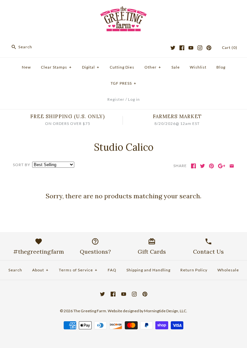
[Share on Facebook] (193, 166)
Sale (175, 67)
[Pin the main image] (211, 166)
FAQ (112, 270)
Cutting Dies (122, 67)
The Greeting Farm (89, 310)
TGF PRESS (123, 83)
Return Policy (193, 270)
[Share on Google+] (221, 166)
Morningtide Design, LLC (165, 310)
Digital (90, 67)
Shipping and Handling (148, 270)
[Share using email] (231, 166)
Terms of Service (78, 270)
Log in (134, 99)
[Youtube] (190, 47)
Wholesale (228, 270)
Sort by (21, 164)
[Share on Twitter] (202, 166)
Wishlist (198, 67)
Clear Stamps (56, 67)
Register (115, 99)
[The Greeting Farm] (123, 10)
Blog (220, 67)
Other (152, 67)
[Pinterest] (208, 47)
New (26, 67)
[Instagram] (199, 47)
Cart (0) (229, 47)
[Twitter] (172, 47)
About (40, 270)
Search (15, 270)
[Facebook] (181, 47)
